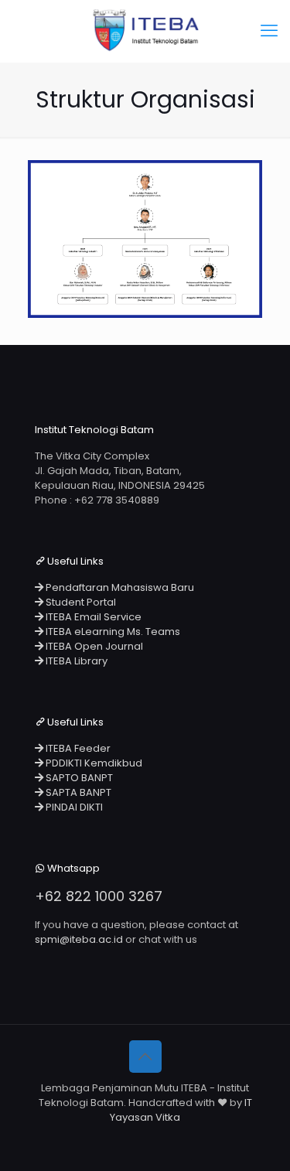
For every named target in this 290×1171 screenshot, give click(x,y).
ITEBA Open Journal (93, 646)
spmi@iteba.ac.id (79, 939)
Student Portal (79, 602)
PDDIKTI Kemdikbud (92, 763)
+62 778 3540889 (116, 500)
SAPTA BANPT (77, 792)
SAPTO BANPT (78, 777)
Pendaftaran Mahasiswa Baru (118, 587)
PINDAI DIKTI (73, 807)
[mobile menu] (269, 31)
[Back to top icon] (145, 1056)
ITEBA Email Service (92, 616)
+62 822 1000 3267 (98, 896)
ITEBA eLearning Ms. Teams (111, 631)
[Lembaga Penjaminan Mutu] (145, 31)
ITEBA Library (75, 661)
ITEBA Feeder (77, 748)
